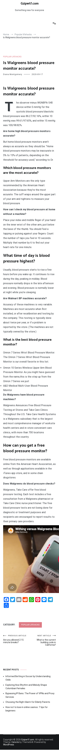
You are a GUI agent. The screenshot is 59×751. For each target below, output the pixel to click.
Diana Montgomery (12, 74)
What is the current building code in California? (46, 640)
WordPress (8, 744)
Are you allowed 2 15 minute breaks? (14, 639)
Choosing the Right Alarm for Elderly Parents (28, 702)
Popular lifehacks (12, 57)
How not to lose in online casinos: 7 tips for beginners (27, 709)
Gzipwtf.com (30, 3)
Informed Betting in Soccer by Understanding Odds (28, 678)
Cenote (15, 742)
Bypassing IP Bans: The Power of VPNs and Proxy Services (30, 695)
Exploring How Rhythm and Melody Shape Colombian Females (26, 687)
